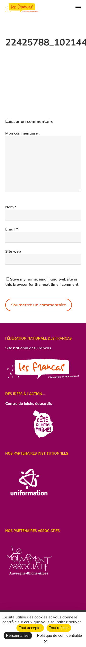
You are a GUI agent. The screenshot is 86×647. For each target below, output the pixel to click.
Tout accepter (30, 628)
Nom (10, 207)
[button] (78, 7)
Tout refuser (59, 628)
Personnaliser (18, 635)
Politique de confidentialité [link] (59, 635)
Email (11, 229)
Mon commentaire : (22, 133)
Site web (13, 251)
